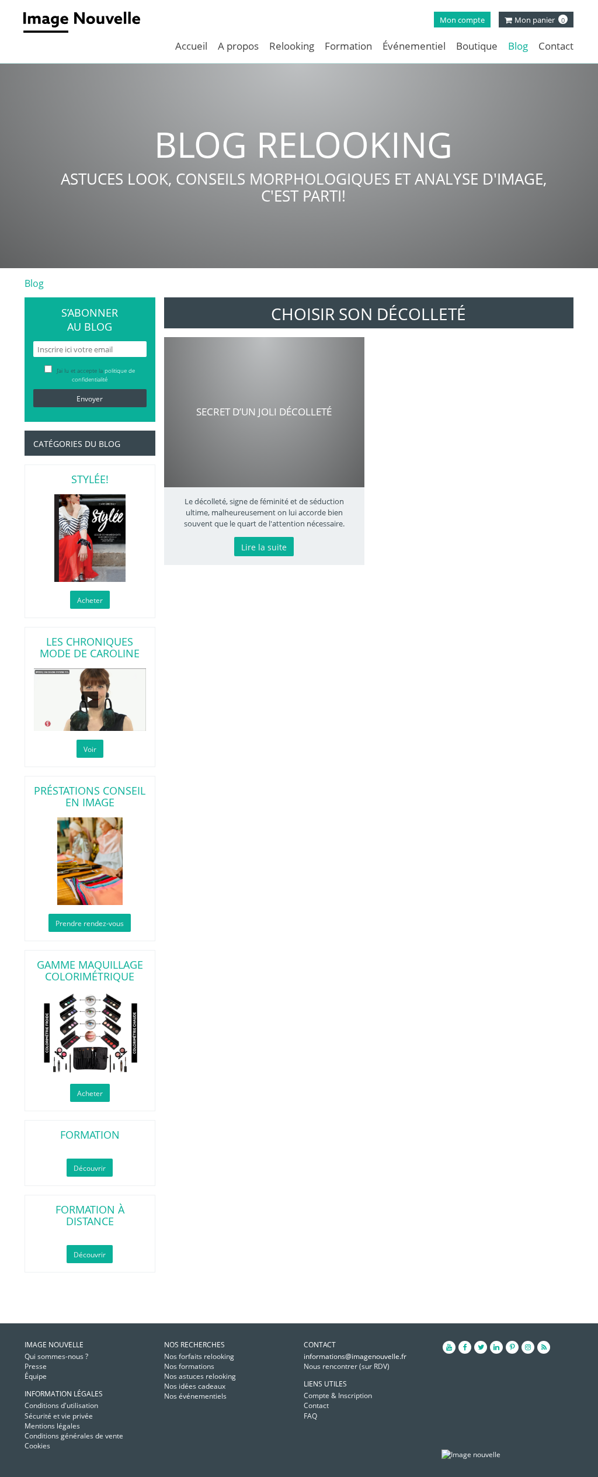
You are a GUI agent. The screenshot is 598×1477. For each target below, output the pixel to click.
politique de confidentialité (103, 374)
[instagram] (527, 1347)
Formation (348, 46)
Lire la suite (264, 547)
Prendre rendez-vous (89, 923)
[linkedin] (496, 1347)
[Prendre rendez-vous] (90, 861)
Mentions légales (52, 1426)
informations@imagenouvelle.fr (355, 1356)
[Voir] (90, 699)
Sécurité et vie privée (59, 1416)
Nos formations (189, 1366)
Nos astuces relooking (200, 1376)
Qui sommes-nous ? (56, 1356)
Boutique (477, 46)
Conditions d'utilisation (61, 1405)
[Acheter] (90, 538)
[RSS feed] (543, 1347)
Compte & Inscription (338, 1395)
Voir (90, 749)
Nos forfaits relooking (199, 1356)
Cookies (37, 1446)
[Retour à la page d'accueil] (89, 22)
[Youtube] (449, 1347)
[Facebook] (464, 1347)
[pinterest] (512, 1347)
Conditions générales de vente (74, 1436)
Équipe (36, 1376)
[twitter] (480, 1347)
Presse (36, 1366)
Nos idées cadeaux (194, 1386)
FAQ (310, 1416)
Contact (555, 46)
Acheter (90, 600)
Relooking (291, 46)
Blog (518, 46)
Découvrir (90, 1168)
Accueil (191, 46)
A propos (238, 46)
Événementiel (414, 46)
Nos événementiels (195, 1396)
